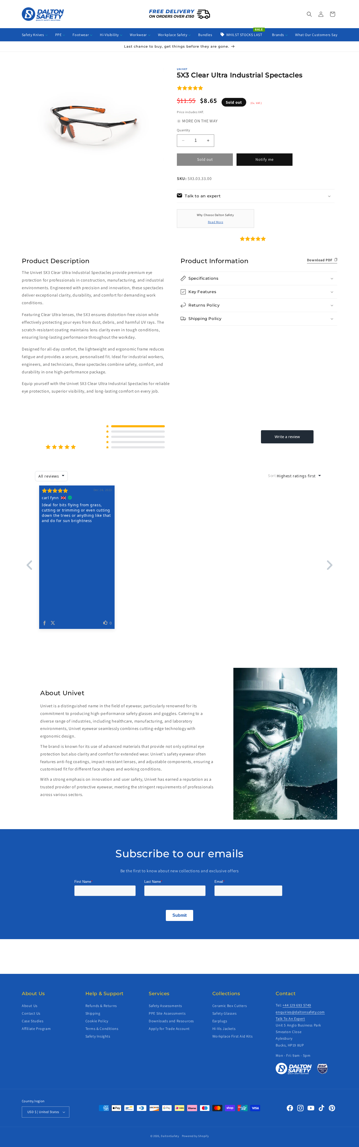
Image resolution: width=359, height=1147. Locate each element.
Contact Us (31, 1013)
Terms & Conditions (102, 1028)
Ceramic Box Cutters (229, 1006)
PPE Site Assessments (167, 1013)
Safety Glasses (224, 1013)
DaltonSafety (170, 1136)
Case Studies (32, 1021)
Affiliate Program (36, 1028)
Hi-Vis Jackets (223, 1028)
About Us (30, 1006)
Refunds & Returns (101, 1006)
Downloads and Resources (171, 1021)
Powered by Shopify (195, 1136)
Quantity (183, 130)
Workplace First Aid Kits (232, 1036)
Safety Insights (97, 1036)
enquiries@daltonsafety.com (300, 1012)
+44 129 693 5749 (297, 1005)
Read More (215, 222)
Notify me (264, 159)
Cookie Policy (96, 1021)
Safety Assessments (165, 1006)
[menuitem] (35, 34)
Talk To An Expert (290, 1018)
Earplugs (219, 1021)
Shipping (92, 1013)
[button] (309, 14)
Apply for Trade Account (169, 1028)
